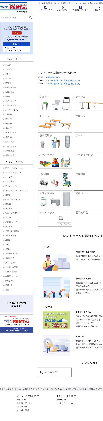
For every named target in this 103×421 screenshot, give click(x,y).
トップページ (21, 400)
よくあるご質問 (22, 410)
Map (16, 33)
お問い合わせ (21, 407)
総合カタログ (62, 400)
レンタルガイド (45, 10)
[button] (87, 63)
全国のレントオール (65, 403)
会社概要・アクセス (80, 10)
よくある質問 (62, 10)
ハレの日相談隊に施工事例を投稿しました (63, 81)
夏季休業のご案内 (53, 77)
